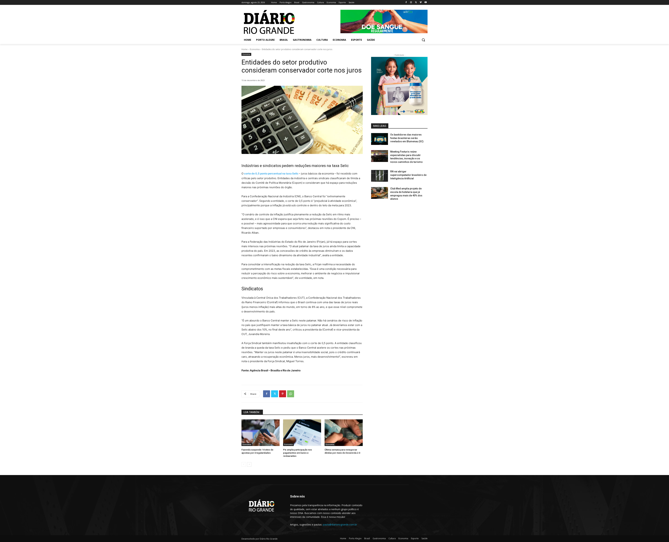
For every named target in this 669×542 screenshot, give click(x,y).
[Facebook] (406, 3)
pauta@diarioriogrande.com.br (340, 524)
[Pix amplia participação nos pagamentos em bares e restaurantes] (302, 432)
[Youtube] (426, 3)
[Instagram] (411, 3)
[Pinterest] (282, 393)
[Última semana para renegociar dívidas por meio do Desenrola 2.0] (344, 432)
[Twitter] (416, 3)
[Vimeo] (421, 3)
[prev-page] (243, 464)
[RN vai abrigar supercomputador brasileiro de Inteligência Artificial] (379, 176)
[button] (423, 40)
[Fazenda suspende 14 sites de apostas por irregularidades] (260, 432)
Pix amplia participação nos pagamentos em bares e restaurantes (297, 452)
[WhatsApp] (290, 393)
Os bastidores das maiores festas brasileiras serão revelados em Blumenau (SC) (407, 138)
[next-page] (249, 464)
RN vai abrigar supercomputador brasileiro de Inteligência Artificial (408, 175)
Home (244, 49)
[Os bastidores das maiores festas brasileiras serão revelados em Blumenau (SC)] (379, 139)
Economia (255, 49)
